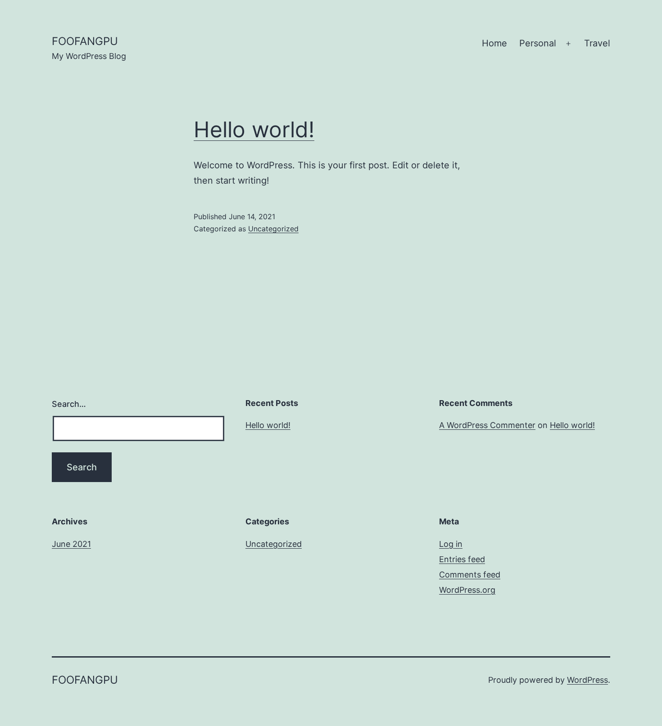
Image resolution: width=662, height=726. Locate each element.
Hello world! (254, 129)
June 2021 (71, 544)
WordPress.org (467, 590)
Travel (597, 43)
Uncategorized (273, 228)
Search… (69, 404)
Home (494, 43)
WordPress (587, 680)
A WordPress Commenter (487, 425)
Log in (450, 544)
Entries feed (462, 559)
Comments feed (469, 574)
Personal (537, 43)
